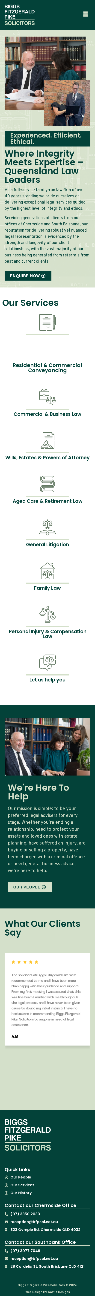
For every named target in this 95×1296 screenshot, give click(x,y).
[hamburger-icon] (85, 15)
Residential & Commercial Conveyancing (47, 368)
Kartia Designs (59, 1292)
